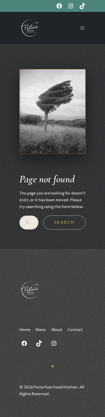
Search (64, 222)
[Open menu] (82, 28)
